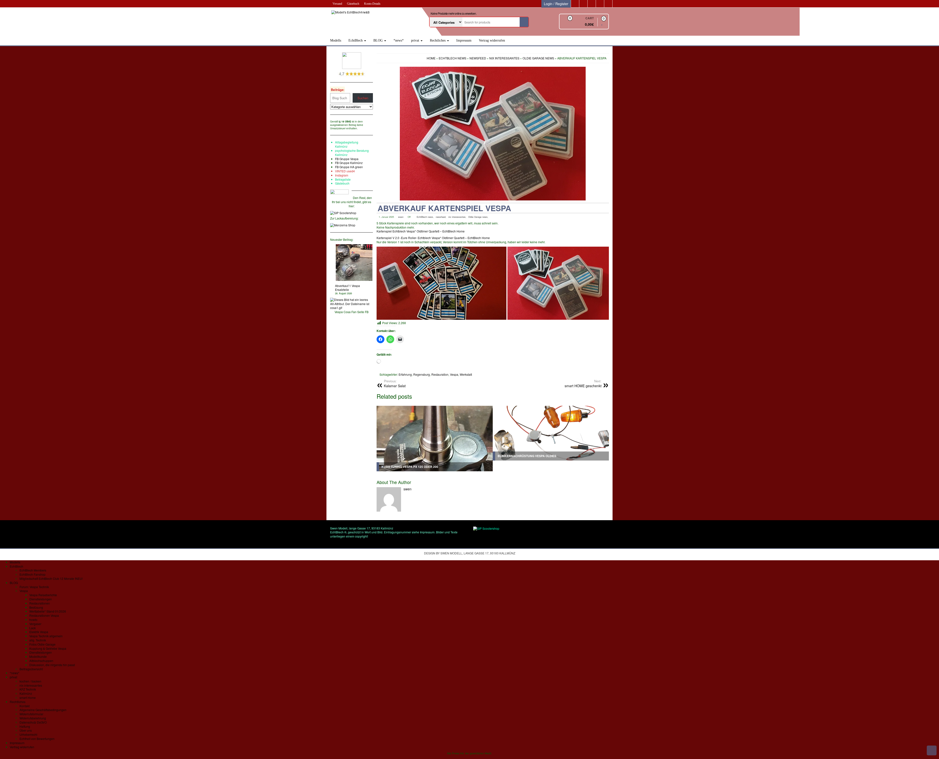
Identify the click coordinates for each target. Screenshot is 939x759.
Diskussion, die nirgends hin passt (52, 665)
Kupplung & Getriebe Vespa (47, 648)
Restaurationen (39, 603)
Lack (32, 628)
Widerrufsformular (31, 714)
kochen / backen (30, 681)
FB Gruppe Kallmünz (349, 163)
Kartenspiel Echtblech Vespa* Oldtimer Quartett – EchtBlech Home (421, 231)
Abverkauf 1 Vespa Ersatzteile (347, 288)
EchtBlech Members (33, 570)
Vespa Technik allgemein (46, 636)
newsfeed (441, 217)
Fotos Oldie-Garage (42, 644)
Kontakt (25, 706)
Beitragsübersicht (31, 669)
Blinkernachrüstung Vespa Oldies (527, 456)
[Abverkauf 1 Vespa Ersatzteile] (354, 262)
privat (415, 40)
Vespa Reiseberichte (43, 595)
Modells (335, 40)
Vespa (454, 374)
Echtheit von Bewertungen (37, 739)
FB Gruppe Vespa (346, 159)
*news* (398, 40)
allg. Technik (37, 640)
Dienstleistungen (40, 599)
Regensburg (421, 374)
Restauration (439, 374)
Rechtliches (438, 40)
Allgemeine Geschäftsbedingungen (43, 710)
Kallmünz (26, 693)
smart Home (28, 697)
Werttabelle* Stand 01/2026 (47, 611)
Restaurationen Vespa (44, 615)
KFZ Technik (28, 689)
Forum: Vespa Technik (34, 587)
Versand (337, 3)
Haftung (25, 726)
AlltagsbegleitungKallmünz (346, 144)
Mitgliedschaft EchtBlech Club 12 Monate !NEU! (51, 578)
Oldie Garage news (478, 217)
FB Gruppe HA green (349, 167)
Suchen (363, 98)
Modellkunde (38, 656)
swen (400, 217)
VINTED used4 (345, 171)
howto (33, 619)
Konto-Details (372, 3)
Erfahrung (405, 374)
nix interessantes (457, 217)
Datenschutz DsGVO (33, 722)
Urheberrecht (28, 734)
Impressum (463, 40)
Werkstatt (466, 374)
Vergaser (35, 624)
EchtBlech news (425, 217)
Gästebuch (353, 3)
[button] (441, 283)
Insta (338, 175)
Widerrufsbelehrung (33, 718)
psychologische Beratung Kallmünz (352, 152)
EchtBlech (356, 40)
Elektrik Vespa (38, 632)
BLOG (378, 40)
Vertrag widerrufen (492, 40)
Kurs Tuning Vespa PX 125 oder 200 (409, 466)
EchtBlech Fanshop (32, 574)
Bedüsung (36, 607)
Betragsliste (343, 179)
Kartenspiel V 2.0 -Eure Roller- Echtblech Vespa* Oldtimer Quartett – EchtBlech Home (433, 238)
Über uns (26, 730)
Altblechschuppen (41, 661)
